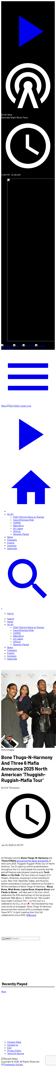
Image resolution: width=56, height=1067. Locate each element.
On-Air (10, 514)
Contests (11, 545)
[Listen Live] (28, 30)
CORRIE (17, 522)
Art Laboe (18, 528)
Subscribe (12, 548)
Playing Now (7, 348)
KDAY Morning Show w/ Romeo (28, 516)
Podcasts (12, 539)
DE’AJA (17, 531)
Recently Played (21, 534)
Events (10, 542)
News (10, 536)
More (3, 991)
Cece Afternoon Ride (23, 519)
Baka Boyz (18, 525)
